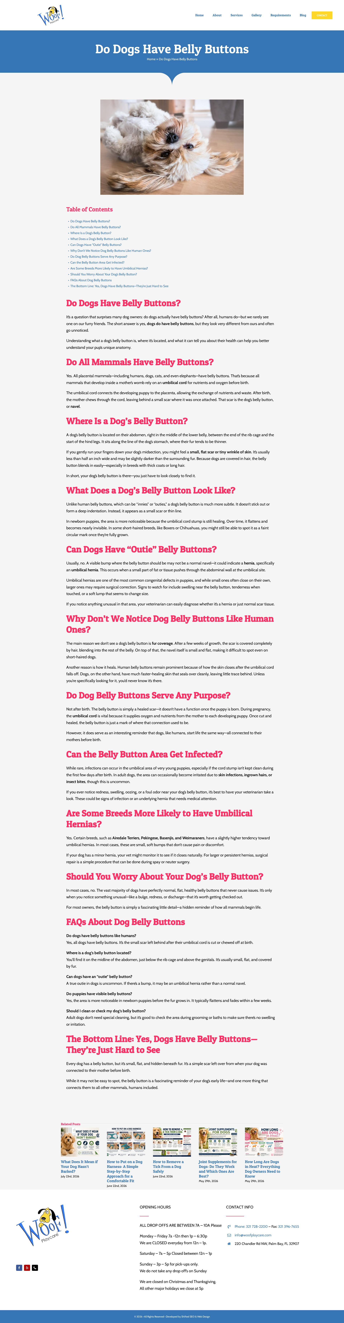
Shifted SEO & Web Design (195, 1316)
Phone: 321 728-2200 (251, 1226)
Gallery (86, 1142)
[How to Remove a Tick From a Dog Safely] (172, 1142)
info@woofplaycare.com (253, 1235)
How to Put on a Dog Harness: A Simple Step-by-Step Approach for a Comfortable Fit (119, 1142)
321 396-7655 (288, 1226)
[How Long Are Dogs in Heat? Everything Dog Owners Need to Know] (264, 1142)
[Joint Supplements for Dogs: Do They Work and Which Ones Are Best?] (218, 1142)
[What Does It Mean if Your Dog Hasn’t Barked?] (80, 1142)
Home (151, 59)
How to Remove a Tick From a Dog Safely (165, 1142)
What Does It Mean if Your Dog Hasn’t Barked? (73, 1142)
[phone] (35, 1268)
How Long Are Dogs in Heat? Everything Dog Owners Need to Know (257, 1142)
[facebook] (19, 1268)
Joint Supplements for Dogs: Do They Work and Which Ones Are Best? (211, 1142)
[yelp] (27, 1268)
